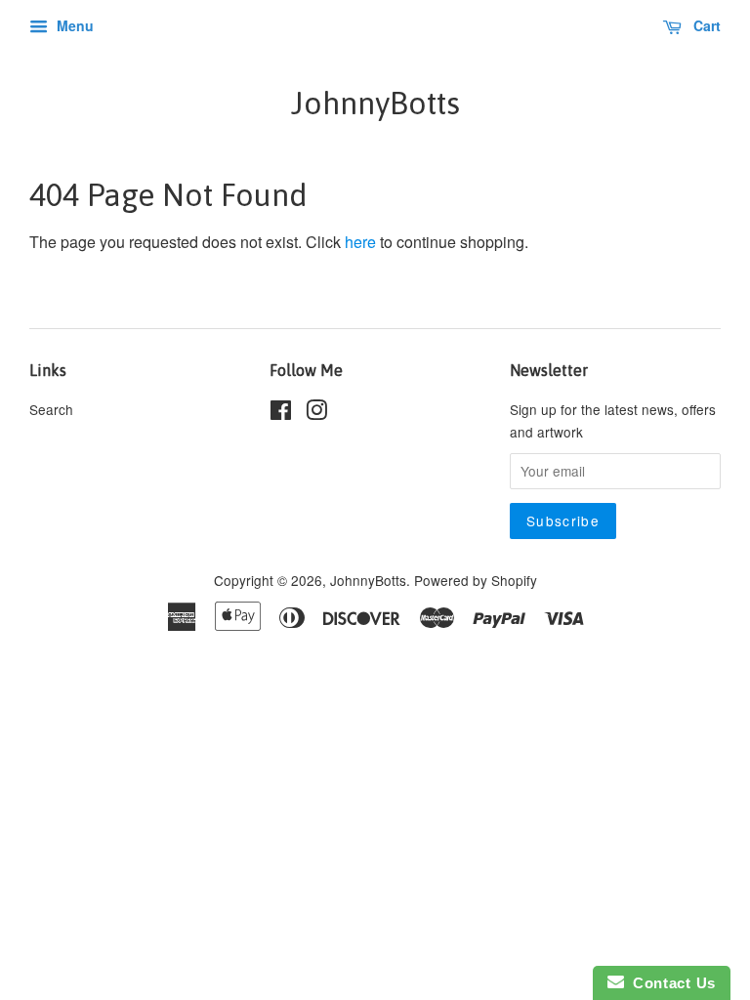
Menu (73, 25)
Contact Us (670, 983)
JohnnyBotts (375, 103)
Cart (705, 25)
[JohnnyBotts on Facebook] (281, 413)
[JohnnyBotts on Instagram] (316, 413)
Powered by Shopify (475, 580)
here (360, 241)
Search (51, 409)
